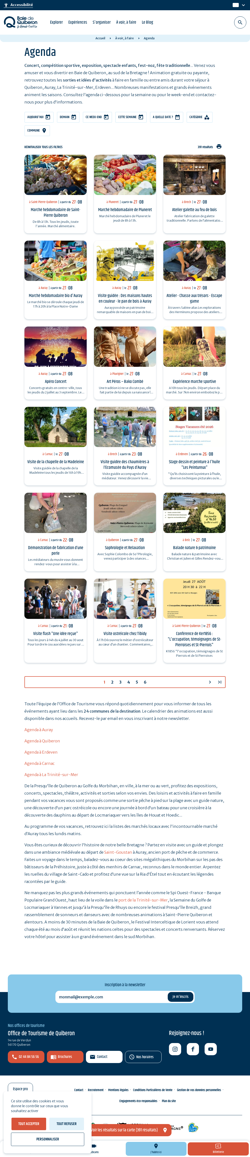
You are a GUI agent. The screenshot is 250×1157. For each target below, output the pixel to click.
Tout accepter (28, 1124)
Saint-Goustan (118, 852)
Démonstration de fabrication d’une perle (55, 550)
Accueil (100, 38)
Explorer (56, 22)
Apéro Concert (55, 381)
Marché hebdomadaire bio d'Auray (55, 295)
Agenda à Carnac (39, 763)
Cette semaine (127, 117)
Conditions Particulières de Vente (152, 1090)
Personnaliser (47, 1139)
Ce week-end (94, 117)
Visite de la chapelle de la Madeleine (55, 462)
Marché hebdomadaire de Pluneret (125, 209)
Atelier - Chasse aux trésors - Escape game (194, 298)
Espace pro (20, 1089)
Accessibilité (18, 5)
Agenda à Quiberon (42, 740)
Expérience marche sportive (194, 381)
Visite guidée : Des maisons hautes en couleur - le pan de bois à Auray (125, 298)
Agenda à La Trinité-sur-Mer (51, 774)
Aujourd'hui (35, 117)
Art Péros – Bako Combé (125, 381)
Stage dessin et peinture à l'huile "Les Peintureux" (194, 465)
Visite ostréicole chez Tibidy (125, 633)
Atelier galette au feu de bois (194, 209)
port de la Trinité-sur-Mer (143, 900)
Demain (64, 117)
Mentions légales (118, 1090)
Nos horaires (145, 1057)
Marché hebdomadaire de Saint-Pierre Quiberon (55, 212)
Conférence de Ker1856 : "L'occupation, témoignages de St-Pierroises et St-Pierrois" (194, 639)
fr (234, 5)
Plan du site (169, 1101)
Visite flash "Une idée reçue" (55, 633)
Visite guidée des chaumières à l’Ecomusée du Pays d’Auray (125, 465)
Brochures (65, 1057)
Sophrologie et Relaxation (125, 547)
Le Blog (147, 22)
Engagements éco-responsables (138, 1101)
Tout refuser (67, 1124)
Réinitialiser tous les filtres (43, 147)
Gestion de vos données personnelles (199, 1090)
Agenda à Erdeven (41, 752)
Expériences (77, 22)
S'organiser (102, 22)
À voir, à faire (126, 22)
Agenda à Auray (38, 729)
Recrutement (96, 1090)
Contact (102, 1057)
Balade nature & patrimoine (194, 547)
